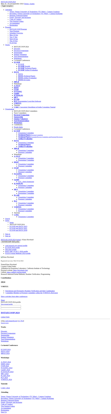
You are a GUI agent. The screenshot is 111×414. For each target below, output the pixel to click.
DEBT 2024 (5, 364)
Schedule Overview (16, 33)
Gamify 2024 (5, 370)
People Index (18, 127)
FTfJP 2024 (5, 366)
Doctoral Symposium (21, 51)
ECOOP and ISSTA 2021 (18, 228)
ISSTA (20, 74)
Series (12, 222)
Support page (5, 323)
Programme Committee (26, 160)
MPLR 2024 (5, 353)
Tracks (7, 45)
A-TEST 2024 (6, 362)
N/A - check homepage (26, 182)
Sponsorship (18, 52)
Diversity (17, 49)
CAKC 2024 (5, 388)
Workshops (18, 58)
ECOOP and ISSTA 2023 (18, 226)
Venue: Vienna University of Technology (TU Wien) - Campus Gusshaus (35, 12)
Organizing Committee (26, 133)
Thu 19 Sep (14, 41)
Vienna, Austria (29, 4)
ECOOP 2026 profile (12, 247)
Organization (9, 109)
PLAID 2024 (5, 376)
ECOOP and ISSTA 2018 (18, 230)
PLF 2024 (4, 377)
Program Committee (25, 152)
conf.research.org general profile (16, 246)
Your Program (14, 31)
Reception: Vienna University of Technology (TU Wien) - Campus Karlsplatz (36, 14)
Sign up (8, 236)
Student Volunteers (20, 54)
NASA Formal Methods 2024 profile (17, 253)
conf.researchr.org (11, 321)
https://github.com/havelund (16, 272)
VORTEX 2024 (6, 379)
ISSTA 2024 (5, 351)
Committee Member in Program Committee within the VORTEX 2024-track (32, 293)
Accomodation (15, 23)
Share (3, 300)
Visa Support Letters (17, 21)
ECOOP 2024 (6, 349)
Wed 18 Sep (14, 39)
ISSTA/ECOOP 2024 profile (10, 242)
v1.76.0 (20, 321)
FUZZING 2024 (6, 368)
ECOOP (21, 64)
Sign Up (4, 412)
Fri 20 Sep (13, 43)
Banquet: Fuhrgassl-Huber (19, 15)
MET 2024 (4, 374)
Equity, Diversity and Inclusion (20, 17)
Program (8, 27)
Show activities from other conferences (14, 296)
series (18, 240)
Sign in (7, 234)
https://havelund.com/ (20, 270)
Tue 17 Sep (13, 37)
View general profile (7, 304)
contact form (5, 317)
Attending (8, 10)
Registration (14, 25)
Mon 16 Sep (14, 35)
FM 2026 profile (10, 249)
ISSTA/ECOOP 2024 (8, 240)
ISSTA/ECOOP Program (18, 29)
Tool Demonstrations (21, 56)
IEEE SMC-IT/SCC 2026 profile (16, 251)
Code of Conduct (15, 19)
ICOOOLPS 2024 (7, 372)
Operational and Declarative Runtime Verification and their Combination (30, 291)
